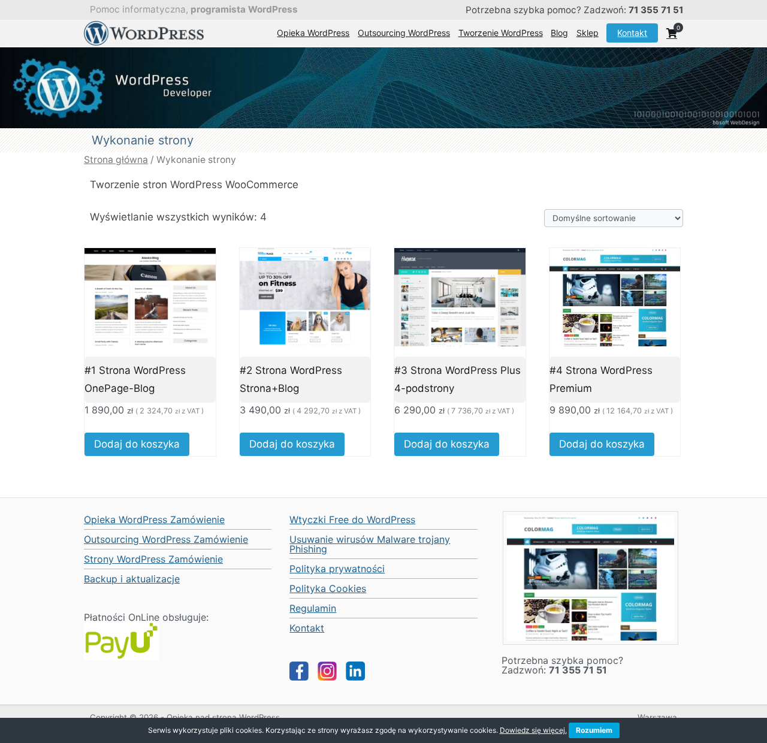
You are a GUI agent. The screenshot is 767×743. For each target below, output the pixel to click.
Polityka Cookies (327, 588)
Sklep (587, 33)
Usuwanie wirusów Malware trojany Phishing (369, 544)
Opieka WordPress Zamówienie (154, 519)
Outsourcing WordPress (404, 33)
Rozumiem (594, 730)
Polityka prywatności (337, 569)
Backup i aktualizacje (132, 579)
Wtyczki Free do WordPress (352, 519)
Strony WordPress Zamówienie (153, 559)
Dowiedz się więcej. (533, 730)
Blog (559, 33)
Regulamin (312, 608)
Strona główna (116, 159)
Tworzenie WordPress (500, 33)
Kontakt (632, 33)
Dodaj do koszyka (137, 444)
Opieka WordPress (313, 33)
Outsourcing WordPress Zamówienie (166, 539)
